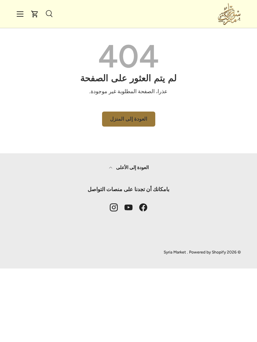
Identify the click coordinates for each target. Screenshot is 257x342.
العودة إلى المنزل (128, 119)
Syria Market (175, 252)
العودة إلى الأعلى (132, 167)
